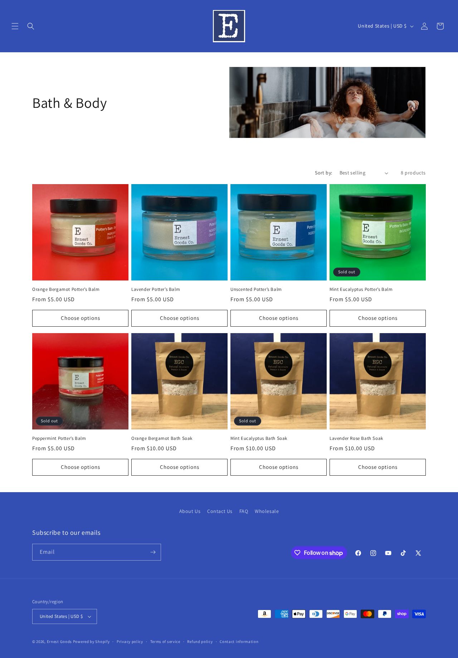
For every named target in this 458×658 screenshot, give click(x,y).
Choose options (80, 317)
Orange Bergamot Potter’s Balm (65, 289)
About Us (190, 511)
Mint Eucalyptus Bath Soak (258, 438)
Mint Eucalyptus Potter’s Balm (361, 289)
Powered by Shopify (91, 641)
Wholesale (267, 511)
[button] (15, 26)
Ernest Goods (59, 641)
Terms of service (165, 641)
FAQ (243, 511)
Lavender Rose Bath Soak (356, 438)
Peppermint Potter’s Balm (59, 438)
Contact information (239, 641)
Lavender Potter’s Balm (155, 289)
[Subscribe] (153, 552)
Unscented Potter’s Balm (256, 289)
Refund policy (200, 641)
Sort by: (323, 172)
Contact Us (220, 511)
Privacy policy (130, 641)
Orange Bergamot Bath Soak (162, 438)
